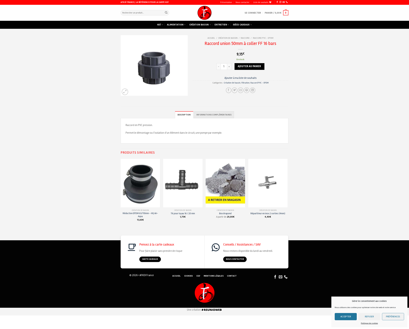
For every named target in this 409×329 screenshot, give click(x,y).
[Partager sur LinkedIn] (252, 90)
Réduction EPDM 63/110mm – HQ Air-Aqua (140, 215)
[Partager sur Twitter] (234, 90)
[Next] (287, 193)
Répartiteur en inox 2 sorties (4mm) (268, 213)
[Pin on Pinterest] (246, 90)
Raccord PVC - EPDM (263, 38)
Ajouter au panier (249, 66)
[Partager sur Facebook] (228, 90)
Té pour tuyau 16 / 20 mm (183, 213)
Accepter (345, 316)
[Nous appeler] (287, 2)
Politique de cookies (369, 323)
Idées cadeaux (241, 24)
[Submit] (166, 13)
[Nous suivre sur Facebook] (277, 2)
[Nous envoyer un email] (284, 2)
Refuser (369, 316)
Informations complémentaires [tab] (214, 115)
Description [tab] (184, 115)
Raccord (245, 38)
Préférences (393, 316)
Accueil (211, 38)
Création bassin (199, 24)
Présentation (226, 2)
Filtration (245, 83)
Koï (159, 24)
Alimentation (175, 24)
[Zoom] (125, 92)
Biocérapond (225, 213)
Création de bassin (228, 38)
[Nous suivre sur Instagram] (280, 2)
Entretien (221, 24)
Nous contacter (242, 2)
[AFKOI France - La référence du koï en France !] (204, 13)
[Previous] (120, 193)
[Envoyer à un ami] (240, 90)
